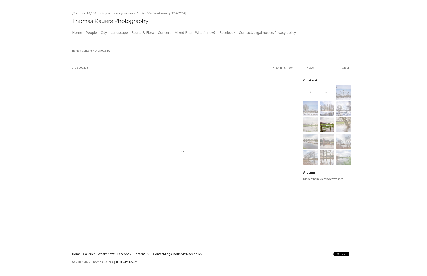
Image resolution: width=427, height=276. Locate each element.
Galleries (89, 254)
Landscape (119, 32)
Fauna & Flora (142, 32)
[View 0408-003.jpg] (343, 129)
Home (77, 32)
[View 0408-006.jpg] (343, 146)
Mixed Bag (183, 32)
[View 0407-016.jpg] (343, 113)
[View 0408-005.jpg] (327, 146)
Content (87, 50)
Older (345, 67)
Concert (164, 32)
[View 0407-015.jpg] (327, 113)
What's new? (205, 32)
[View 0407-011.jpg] (310, 97)
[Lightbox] (183, 226)
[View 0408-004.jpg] (310, 146)
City (104, 32)
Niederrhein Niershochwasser (323, 179)
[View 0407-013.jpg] (343, 97)
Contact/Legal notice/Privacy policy (267, 32)
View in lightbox (283, 67)
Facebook (227, 32)
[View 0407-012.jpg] (327, 97)
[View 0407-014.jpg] (310, 113)
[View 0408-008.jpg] (327, 162)
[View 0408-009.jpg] (343, 162)
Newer (311, 67)
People (91, 32)
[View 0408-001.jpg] (310, 129)
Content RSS (142, 254)
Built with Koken (127, 262)
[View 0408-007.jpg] (310, 162)
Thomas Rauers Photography (110, 21)
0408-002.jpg (102, 50)
